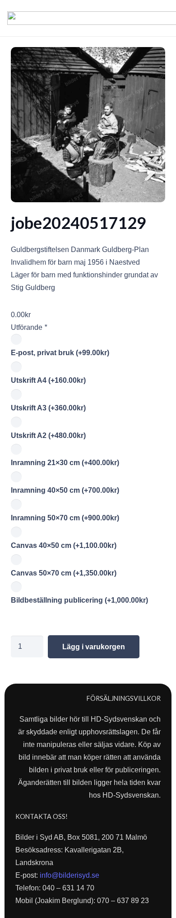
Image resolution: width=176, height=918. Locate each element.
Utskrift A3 (48, 408)
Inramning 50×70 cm (65, 518)
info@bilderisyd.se (69, 875)
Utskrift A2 (48, 435)
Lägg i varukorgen (93, 647)
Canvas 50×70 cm (63, 573)
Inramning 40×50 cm (65, 490)
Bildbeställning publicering (79, 600)
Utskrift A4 (48, 380)
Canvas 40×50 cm (63, 545)
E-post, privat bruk (60, 353)
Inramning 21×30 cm (65, 462)
